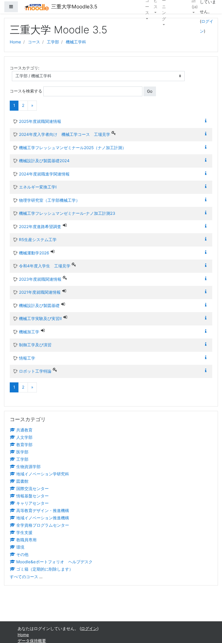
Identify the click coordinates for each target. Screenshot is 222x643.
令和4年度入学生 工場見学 (44, 265)
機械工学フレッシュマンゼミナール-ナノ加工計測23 (67, 213)
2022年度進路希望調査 (40, 226)
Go (149, 91)
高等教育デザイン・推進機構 (42, 510)
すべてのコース (24, 576)
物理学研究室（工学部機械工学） (49, 200)
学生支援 (24, 532)
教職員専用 (26, 539)
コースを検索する (26, 91)
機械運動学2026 (34, 252)
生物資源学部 (28, 466)
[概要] (207, 120)
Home (15, 41)
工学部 (53, 41)
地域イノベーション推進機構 (42, 517)
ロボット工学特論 (35, 371)
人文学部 (24, 437)
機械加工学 (29, 331)
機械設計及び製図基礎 (39, 305)
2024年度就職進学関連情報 (44, 174)
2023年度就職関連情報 (40, 279)
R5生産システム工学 (38, 239)
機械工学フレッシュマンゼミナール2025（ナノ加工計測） (72, 147)
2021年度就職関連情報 (40, 292)
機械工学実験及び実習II (40, 318)
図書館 (22, 481)
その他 (22, 554)
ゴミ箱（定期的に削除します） (44, 569)
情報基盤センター (32, 495)
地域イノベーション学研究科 (42, 473)
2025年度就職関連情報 (40, 121)
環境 (20, 547)
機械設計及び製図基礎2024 (44, 160)
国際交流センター (32, 488)
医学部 (22, 452)
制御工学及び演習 (35, 344)
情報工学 (27, 358)
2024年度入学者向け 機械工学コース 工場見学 (64, 134)
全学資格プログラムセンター (42, 525)
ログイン (89, 628)
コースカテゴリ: (24, 68)
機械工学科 (76, 41)
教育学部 (24, 444)
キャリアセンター (32, 503)
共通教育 (24, 430)
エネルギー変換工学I (38, 187)
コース (34, 41)
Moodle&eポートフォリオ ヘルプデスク (54, 561)
